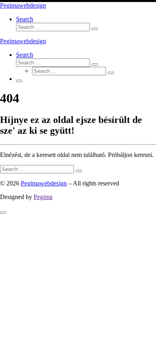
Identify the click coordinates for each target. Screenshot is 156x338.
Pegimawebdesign (44, 183)
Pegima (43, 196)
